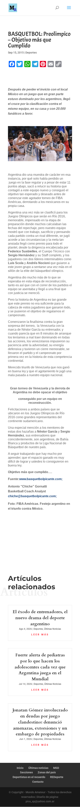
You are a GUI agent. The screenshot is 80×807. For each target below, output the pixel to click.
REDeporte (56, 777)
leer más (40, 634)
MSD (56, 767)
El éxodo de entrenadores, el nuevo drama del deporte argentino (40, 618)
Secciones (26, 772)
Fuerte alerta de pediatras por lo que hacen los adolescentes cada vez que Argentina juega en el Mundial (40, 667)
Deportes (31, 52)
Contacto (37, 781)
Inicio (20, 767)
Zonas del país (47, 772)
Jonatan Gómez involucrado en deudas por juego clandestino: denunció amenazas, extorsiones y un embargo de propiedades (40, 722)
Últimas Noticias (52, 629)
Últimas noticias (38, 767)
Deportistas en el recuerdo (29, 777)
